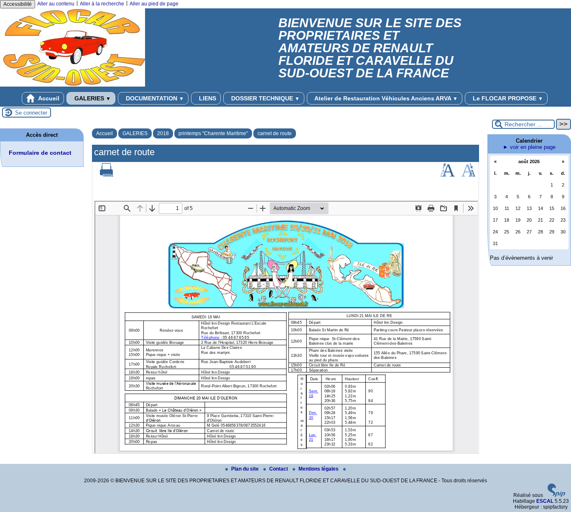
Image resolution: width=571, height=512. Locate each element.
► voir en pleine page (529, 147)
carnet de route (274, 133)
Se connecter (31, 113)
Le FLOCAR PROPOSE (507, 98)
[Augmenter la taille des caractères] (447, 175)
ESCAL (544, 501)
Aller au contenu (55, 4)
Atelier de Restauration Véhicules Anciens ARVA (385, 98)
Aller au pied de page (154, 4)
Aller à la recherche (102, 4)
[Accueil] (72, 85)
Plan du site (245, 469)
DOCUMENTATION (154, 98)
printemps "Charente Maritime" (213, 133)
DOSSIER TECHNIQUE (264, 98)
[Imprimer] (106, 175)
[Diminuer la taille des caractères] (468, 175)
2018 (163, 133)
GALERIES (92, 98)
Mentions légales (319, 469)
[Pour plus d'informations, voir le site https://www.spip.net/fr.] (556, 495)
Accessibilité (17, 4)
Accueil (48, 98)
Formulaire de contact (40, 152)
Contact (279, 469)
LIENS (206, 98)
